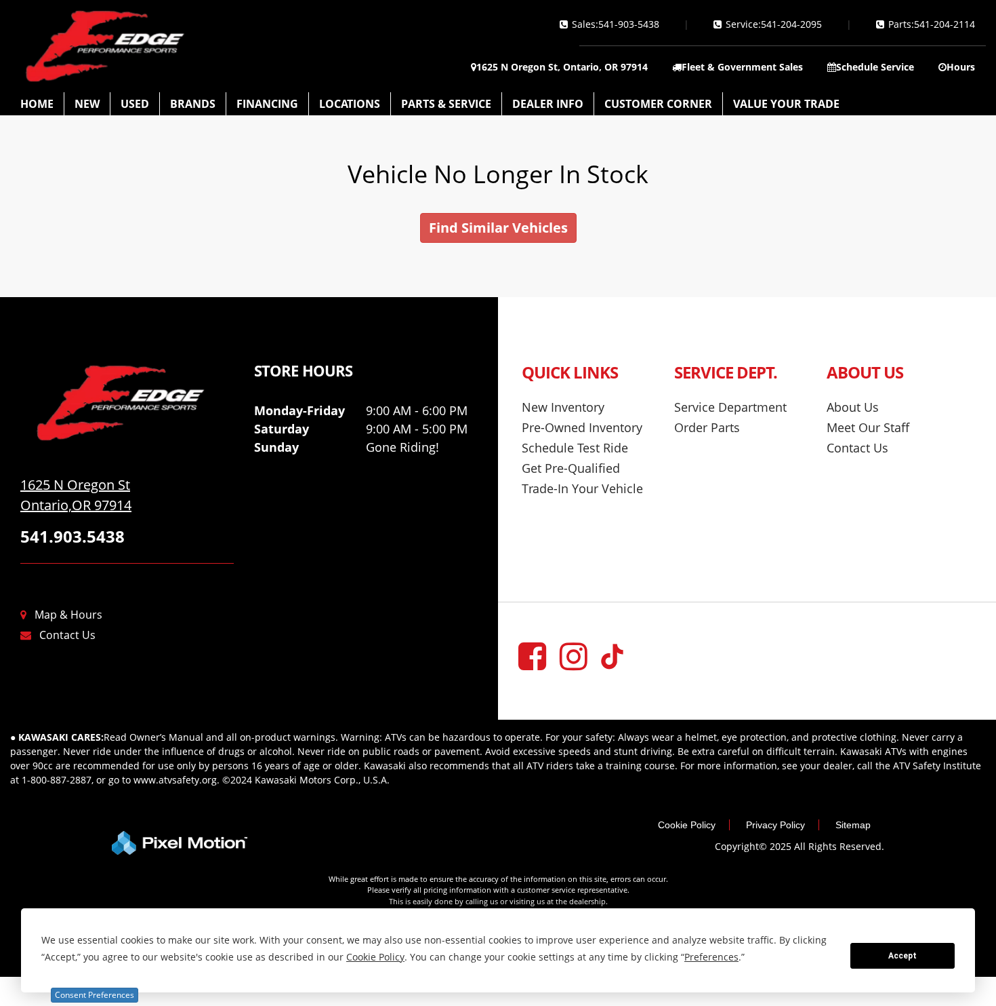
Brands (192, 103)
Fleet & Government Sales (742, 66)
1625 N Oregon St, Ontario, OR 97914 (562, 66)
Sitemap (853, 824)
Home (37, 103)
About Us (853, 407)
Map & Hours (68, 614)
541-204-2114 (944, 24)
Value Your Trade (786, 103)
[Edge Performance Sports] (127, 403)
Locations (349, 103)
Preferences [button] (711, 956)
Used (135, 103)
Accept (902, 956)
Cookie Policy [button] (375, 956)
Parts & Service (446, 103)
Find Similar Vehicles (498, 227)
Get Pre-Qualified (571, 468)
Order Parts (707, 427)
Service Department (730, 407)
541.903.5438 (72, 536)
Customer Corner (658, 103)
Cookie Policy (686, 824)
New (87, 103)
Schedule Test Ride (575, 448)
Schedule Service (875, 66)
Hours (961, 66)
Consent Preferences (94, 995)
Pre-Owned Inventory (582, 427)
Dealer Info (547, 103)
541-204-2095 (791, 24)
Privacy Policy (775, 824)
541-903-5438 (628, 24)
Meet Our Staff (868, 427)
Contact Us (67, 634)
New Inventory (563, 407)
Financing (267, 103)
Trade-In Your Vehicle (582, 488)
